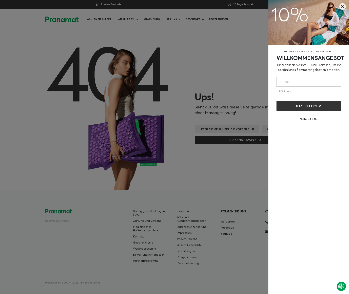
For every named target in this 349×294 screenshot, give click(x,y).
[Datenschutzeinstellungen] (341, 286)
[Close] (342, 6)
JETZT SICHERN (306, 106)
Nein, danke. (309, 119)
